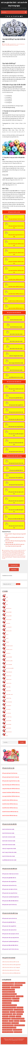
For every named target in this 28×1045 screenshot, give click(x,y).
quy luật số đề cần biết (12, 552)
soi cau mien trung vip (6, 1018)
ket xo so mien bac (15, 998)
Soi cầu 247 (11, 1020)
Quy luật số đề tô (13, 554)
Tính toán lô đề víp (9, 45)
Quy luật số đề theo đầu (15, 553)
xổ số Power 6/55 (8, 630)
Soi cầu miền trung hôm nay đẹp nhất (9, 1027)
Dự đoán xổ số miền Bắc (7, 998)
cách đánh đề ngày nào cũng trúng (9, 991)
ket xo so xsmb (16, 1000)
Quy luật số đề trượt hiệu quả (10, 556)
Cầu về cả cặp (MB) (9, 664)
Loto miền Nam (8, 713)
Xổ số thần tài (8, 653)
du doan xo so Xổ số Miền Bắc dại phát (9, 994)
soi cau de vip (18, 1016)
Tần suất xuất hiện (9, 701)
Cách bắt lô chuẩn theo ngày (20, 982)
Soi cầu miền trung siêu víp (7, 1029)
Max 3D (7, 634)
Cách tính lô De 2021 (18, 985)
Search (18, 584)
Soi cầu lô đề (22, 1020)
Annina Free (14, 1040)
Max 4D (7, 638)
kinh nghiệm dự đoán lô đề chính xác (9, 1007)
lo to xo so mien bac (19, 1011)
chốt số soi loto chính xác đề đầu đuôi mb (11, 973)
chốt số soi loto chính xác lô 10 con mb (10, 970)
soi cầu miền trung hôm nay (19, 1025)
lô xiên (14, 1014)
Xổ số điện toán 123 (9, 649)
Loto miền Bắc (8, 709)
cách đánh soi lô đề (17, 550)
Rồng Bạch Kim (12, 1016)
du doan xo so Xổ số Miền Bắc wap (9, 996)
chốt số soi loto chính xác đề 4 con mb (10, 961)
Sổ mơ (7, 735)
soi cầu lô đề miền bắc (6, 1023)
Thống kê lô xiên (8, 679)
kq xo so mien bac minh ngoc (8, 1009)
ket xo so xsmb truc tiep (7, 1002)
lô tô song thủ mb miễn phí (7, 1014)
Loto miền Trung (8, 716)
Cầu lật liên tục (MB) (9, 660)
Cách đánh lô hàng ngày (15, 987)
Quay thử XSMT (8, 728)
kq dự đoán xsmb (20, 1007)
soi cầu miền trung (15, 1023)
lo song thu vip (12, 1011)
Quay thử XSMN (8, 724)
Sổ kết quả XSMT (8, 619)
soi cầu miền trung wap (17, 1029)
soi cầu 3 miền (5, 1020)
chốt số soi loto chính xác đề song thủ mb (11, 964)
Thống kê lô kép (8, 683)
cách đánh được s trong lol (8, 550)
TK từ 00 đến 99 (8, 705)
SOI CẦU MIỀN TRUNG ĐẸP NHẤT (18, 1018)
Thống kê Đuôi (8, 690)
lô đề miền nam (5, 1016)
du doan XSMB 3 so (19, 996)
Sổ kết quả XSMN (8, 615)
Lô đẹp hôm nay (19, 1014)
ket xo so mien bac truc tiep (7, 1000)
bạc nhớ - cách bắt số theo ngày (8, 982)
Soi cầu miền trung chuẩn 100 (8, 1025)
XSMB (7, 597)
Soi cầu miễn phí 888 (18, 1031)
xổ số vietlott (8, 623)
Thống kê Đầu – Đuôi (9, 694)
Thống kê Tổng (8, 698)
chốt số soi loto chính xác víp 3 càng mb (11, 967)
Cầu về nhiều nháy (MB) (9, 668)
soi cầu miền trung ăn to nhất (8, 1031)
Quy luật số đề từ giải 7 (8, 557)
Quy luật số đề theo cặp (6, 553)
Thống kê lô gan (8, 675)
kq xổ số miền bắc (6, 1011)
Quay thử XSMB (8, 720)
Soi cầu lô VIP (16, 1020)
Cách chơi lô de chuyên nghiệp (8, 985)
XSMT (7, 604)
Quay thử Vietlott (9, 731)
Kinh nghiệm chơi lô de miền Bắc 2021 (9, 1005)
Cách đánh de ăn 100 (6, 987)
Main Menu (4, 12)
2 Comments (16, 45)
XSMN (7, 600)
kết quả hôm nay (8, 608)
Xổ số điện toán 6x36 (9, 645)
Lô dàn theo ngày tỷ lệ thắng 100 (16, 551)
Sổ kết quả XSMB (8, 612)
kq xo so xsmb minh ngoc (18, 1009)
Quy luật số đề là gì (20, 552)
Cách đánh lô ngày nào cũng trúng (8, 989)
